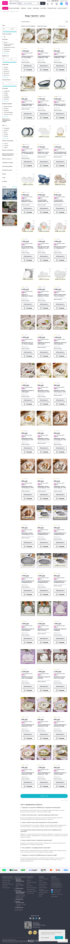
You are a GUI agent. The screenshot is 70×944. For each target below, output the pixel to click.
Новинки (23, 8)
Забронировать (27, 65)
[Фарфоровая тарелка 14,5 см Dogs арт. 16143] (44, 466)
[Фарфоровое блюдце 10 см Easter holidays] (60, 752)
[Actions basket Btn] (57, 4)
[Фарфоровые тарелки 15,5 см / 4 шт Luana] (44, 131)
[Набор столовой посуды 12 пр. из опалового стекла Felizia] (60, 274)
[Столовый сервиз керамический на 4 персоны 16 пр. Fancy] (60, 179)
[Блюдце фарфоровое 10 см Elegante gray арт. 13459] (44, 512)
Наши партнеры (30, 893)
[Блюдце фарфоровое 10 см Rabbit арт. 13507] (27, 84)
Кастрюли (43, 8)
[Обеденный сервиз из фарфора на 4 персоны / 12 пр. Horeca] (44, 274)
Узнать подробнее (45, 937)
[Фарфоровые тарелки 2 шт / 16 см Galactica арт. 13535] (27, 131)
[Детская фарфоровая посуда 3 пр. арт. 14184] (27, 226)
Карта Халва (29, 885)
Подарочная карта (31, 889)
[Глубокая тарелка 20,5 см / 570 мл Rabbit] (27, 36)
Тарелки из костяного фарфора (28, 26)
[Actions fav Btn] (52, 4)
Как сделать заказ (6, 880)
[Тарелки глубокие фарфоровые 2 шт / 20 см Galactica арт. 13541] (44, 84)
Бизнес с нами (42, 885)
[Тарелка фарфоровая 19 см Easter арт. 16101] (27, 704)
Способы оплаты (6, 882)
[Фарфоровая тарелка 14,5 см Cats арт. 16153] (44, 370)
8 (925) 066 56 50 (55, 882)
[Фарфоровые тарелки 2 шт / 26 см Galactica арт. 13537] (60, 84)
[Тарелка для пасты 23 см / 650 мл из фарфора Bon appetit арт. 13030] (27, 322)
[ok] (33, 918)
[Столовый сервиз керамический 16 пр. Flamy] (44, 179)
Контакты (29, 878)
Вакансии (41, 894)
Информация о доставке (7, 884)
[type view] (64, 21)
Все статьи (14, 186)
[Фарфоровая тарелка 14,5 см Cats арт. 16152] (60, 370)
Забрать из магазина (14, 1)
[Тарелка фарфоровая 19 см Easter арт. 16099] (60, 704)
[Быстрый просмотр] (33, 35)
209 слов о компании (43, 878)
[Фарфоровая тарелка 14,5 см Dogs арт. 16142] (60, 466)
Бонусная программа (31, 882)
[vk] (30, 918)
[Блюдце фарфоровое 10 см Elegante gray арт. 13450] (60, 560)
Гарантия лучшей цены (32, 887)
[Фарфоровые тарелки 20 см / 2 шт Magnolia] (27, 656)
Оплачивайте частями (32, 891)
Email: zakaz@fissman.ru (56, 887)
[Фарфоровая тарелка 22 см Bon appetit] (27, 370)
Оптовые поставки (43, 884)
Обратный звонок (56, 884)
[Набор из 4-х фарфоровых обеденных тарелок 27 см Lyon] (27, 274)
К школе (5, 8)
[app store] (31, 941)
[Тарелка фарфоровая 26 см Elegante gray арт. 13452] (27, 560)
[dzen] (39, 918)
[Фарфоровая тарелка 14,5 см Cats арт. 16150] (44, 418)
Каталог (14, 3)
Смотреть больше (18, 909)
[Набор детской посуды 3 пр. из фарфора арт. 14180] (60, 226)
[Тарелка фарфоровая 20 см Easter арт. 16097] (44, 752)
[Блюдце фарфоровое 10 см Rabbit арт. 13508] (60, 36)
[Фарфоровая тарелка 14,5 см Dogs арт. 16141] (27, 512)
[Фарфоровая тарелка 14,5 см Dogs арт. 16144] (27, 466)
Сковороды (36, 8)
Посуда (29, 8)
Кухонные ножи (51, 8)
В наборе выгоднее (14, 8)
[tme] (36, 918)
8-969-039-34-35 (19, 907)
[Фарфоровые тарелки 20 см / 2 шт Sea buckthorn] (44, 608)
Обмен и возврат (6, 887)
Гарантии (29, 880)
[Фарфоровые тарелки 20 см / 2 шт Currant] (60, 656)
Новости (41, 880)
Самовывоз (5, 885)
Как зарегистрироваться (7, 878)
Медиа (40, 896)
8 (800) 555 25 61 (55, 1)
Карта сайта (54, 896)
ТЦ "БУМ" (18, 901)
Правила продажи (43, 887)
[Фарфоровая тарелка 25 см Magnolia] (60, 608)
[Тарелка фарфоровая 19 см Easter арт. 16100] (44, 704)
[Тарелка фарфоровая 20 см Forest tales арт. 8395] (60, 131)
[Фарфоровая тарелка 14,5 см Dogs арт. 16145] (60, 418)
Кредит (28, 884)
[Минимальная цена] (5, 28)
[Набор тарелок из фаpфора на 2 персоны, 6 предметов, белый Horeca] (27, 179)
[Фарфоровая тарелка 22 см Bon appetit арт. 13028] (60, 322)
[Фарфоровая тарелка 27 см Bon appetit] (44, 322)
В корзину (29, 69)
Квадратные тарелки (42, 26)
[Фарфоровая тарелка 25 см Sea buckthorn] (27, 608)
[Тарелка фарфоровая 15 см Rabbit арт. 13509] (44, 36)
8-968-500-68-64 (19, 899)
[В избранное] (34, 31)
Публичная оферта (43, 892)
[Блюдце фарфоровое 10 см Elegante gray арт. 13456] (60, 512)
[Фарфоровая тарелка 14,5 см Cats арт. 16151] (27, 418)
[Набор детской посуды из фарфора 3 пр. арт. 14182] (44, 226)
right (67, 8)
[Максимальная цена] (13, 28)
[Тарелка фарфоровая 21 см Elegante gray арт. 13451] (44, 560)
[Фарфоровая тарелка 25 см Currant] (44, 656)
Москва (48, 1)
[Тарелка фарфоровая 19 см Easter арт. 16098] (27, 752)
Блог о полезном (42, 882)
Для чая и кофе (62, 8)
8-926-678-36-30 (19, 888)
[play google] (38, 941)
